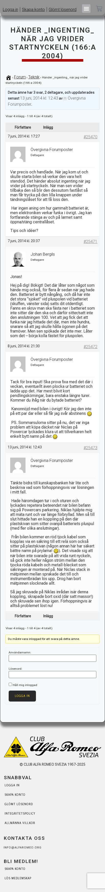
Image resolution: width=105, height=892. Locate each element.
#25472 (90, 346)
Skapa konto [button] (33, 9)
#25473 (90, 447)
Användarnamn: (20, 652)
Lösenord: (15, 668)
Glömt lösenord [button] (62, 9)
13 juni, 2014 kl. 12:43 (39, 98)
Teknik (34, 77)
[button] (86, 8)
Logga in (22, 696)
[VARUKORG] (99, 9)
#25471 (90, 241)
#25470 (90, 136)
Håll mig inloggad (25, 685)
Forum (20, 77)
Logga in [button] (10, 9)
